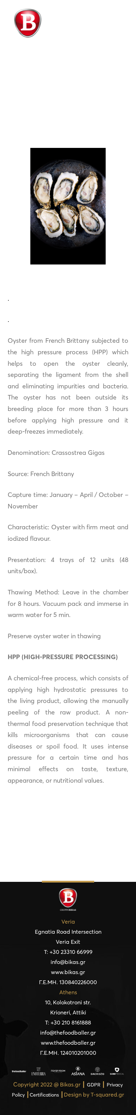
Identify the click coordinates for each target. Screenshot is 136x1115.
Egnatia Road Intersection (68, 931)
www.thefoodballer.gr (68, 1042)
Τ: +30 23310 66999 (68, 951)
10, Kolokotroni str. (68, 1002)
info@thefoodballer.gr (68, 1032)
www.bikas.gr (68, 971)
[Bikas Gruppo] (30, 23)
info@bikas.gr (68, 961)
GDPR (93, 1085)
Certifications (44, 1095)
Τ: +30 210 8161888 (68, 1022)
